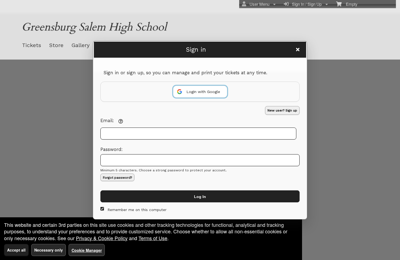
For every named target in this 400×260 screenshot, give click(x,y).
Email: (107, 120)
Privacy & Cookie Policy (102, 238)
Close (297, 49)
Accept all (16, 250)
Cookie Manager (87, 250)
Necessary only (48, 250)
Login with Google (203, 91)
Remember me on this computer (137, 210)
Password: (111, 149)
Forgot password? (117, 177)
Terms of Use (153, 238)
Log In (200, 196)
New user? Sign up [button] (282, 110)
